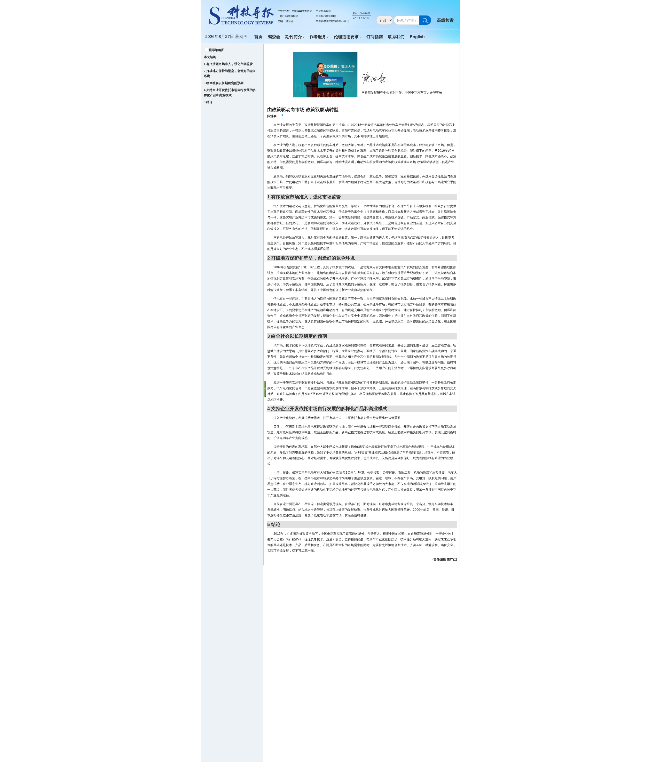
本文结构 (210, 57)
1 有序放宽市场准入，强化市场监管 (228, 64)
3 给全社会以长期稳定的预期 (223, 83)
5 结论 (208, 102)
